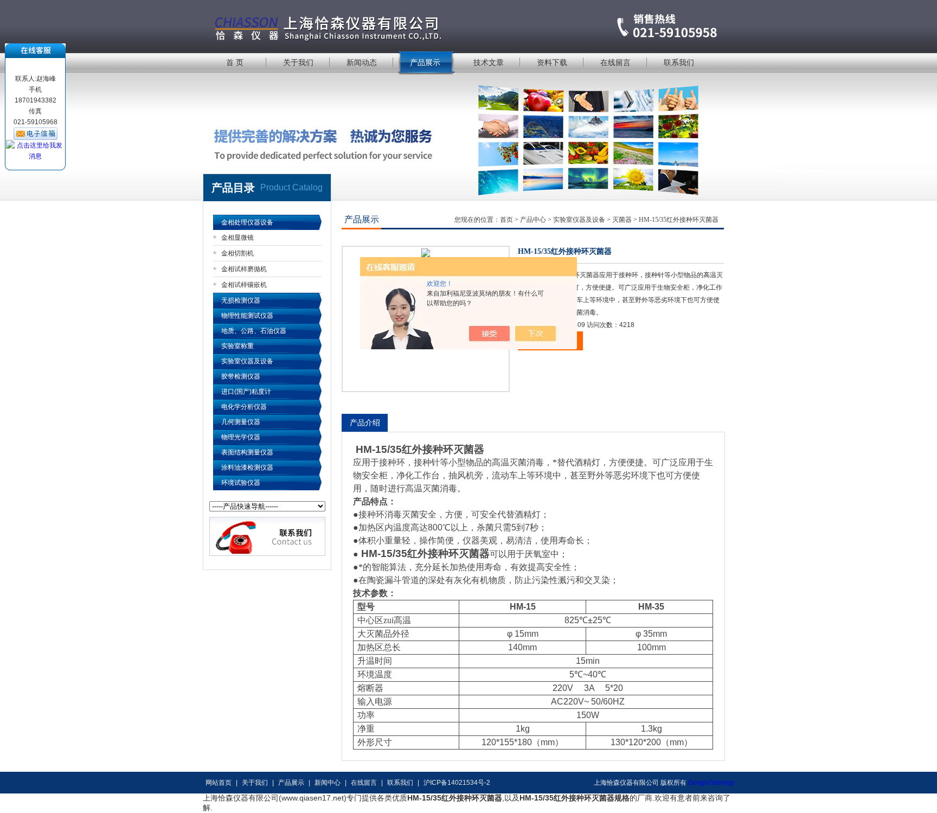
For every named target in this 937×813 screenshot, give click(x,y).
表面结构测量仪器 (247, 452)
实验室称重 (237, 346)
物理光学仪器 (240, 437)
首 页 (234, 62)
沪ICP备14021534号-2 (456, 782)
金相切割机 (237, 253)
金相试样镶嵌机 (244, 285)
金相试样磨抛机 (244, 269)
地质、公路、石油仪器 (253, 331)
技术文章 (488, 62)
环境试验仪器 (240, 482)
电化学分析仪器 (244, 407)
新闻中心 (328, 782)
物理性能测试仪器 (247, 315)
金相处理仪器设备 (247, 222)
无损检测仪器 (240, 300)
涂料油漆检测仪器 (247, 467)
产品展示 (425, 62)
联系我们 (679, 62)
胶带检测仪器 (240, 376)
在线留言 (615, 62)
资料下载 (552, 62)
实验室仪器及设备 (247, 361)
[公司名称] (468, 26)
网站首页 (219, 782)
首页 (506, 219)
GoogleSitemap (711, 782)
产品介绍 (365, 422)
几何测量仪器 (240, 422)
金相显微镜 (237, 237)
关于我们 (298, 62)
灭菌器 (622, 219)
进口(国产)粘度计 (246, 391)
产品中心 (533, 219)
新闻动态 (361, 62)
